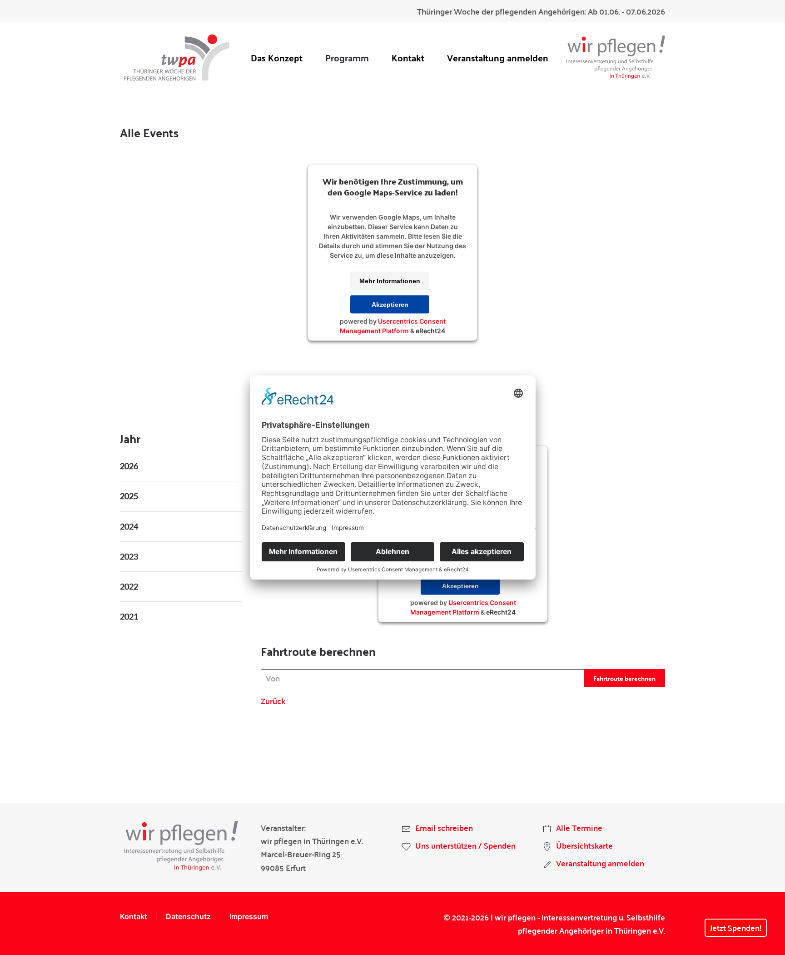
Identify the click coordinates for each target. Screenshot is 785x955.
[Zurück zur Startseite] (177, 57)
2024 (129, 526)
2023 (129, 556)
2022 (129, 586)
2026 (129, 466)
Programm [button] (347, 57)
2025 (129, 496)
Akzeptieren (390, 304)
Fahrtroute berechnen (624, 678)
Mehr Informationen (389, 280)
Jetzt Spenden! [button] (735, 927)
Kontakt (408, 57)
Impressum (248, 916)
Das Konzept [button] (277, 57)
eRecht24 (430, 330)
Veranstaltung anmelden (497, 57)
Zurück (273, 700)
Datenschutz (188, 916)
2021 (129, 616)
